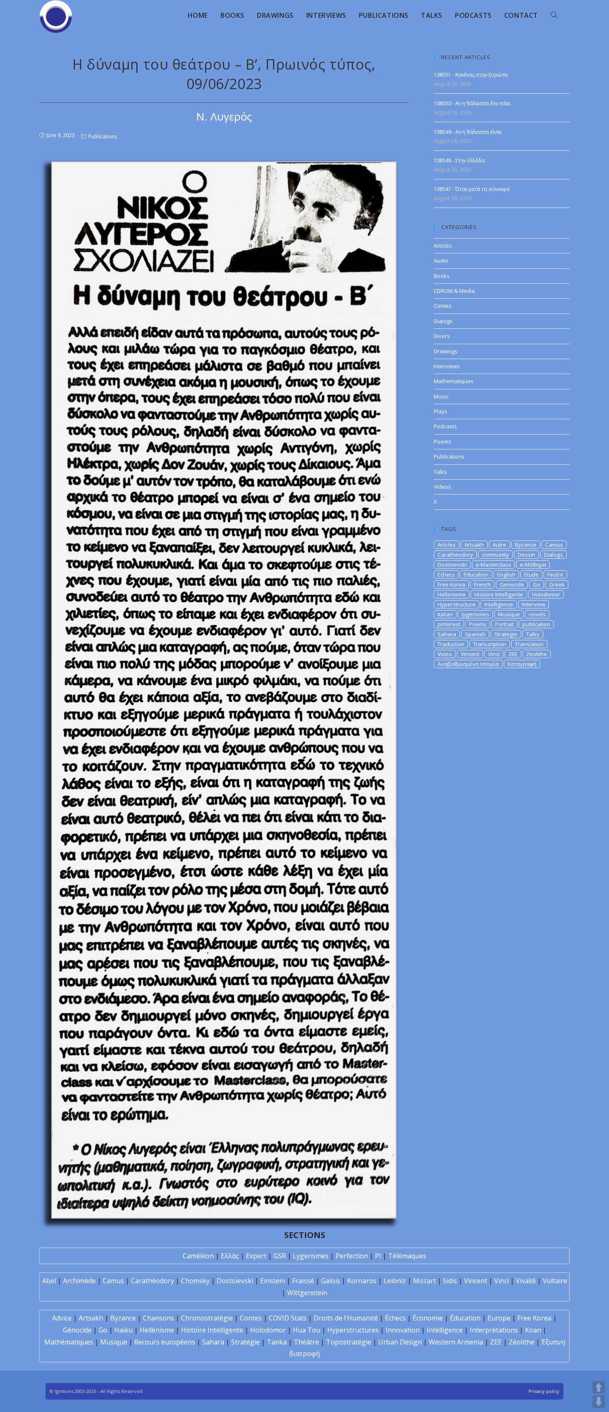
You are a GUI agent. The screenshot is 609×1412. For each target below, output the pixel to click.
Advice (62, 1318)
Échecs (395, 1318)
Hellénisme (157, 1330)
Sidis (450, 1280)
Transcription (489, 644)
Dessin (526, 554)
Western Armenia (456, 1342)
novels (537, 614)
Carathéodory (152, 1280)
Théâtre (306, 1342)
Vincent (470, 654)
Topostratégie (348, 1342)
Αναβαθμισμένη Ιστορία (468, 664)
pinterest (448, 624)
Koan (533, 1330)
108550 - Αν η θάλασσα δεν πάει (472, 103)
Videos (442, 486)
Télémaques (407, 1255)
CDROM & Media (454, 290)
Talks (440, 471)
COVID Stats (288, 1318)
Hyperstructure (456, 604)
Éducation (465, 1318)
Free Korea (451, 584)
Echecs (446, 574)
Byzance (525, 544)
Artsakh (474, 544)
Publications (102, 136)
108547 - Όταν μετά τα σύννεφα (472, 189)
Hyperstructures (353, 1330)
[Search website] (553, 15)
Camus (554, 544)
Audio (441, 260)
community (495, 554)
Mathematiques (454, 381)
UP (598, 1387)
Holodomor (546, 594)
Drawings (445, 351)
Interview (533, 604)
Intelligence (498, 604)
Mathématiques (68, 1342)
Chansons (158, 1318)
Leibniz (395, 1280)
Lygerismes (311, 1255)
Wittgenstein (307, 1292)
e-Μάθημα (533, 564)
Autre (499, 544)
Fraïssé (303, 1280)
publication (536, 624)
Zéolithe (521, 1342)
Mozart (424, 1280)
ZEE (512, 654)
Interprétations (494, 1330)
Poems (442, 441)
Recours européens (164, 1342)
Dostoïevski (235, 1280)
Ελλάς (230, 1255)
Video (444, 654)
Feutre (555, 574)
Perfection (352, 1255)
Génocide (77, 1330)
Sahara (446, 634)
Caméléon (198, 1255)
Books (442, 276)
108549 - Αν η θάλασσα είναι (468, 131)
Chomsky (195, 1280)
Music (441, 396)
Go (536, 584)
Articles (443, 245)
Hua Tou (306, 1330)
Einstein (272, 1280)
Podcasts (445, 426)
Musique (509, 614)
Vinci (494, 654)
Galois (330, 1280)
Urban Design (400, 1342)
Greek (557, 584)
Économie (428, 1318)
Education (476, 574)
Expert (256, 1255)
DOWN (598, 1401)
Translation (529, 644)
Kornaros (362, 1280)
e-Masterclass (493, 564)
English (506, 574)
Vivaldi (526, 1280)
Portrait (504, 624)
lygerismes (475, 614)
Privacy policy (544, 1391)
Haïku (123, 1330)
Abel (49, 1280)
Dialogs (443, 321)
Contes (443, 305)
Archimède (79, 1280)
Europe (499, 1318)
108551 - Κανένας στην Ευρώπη (471, 74)
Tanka (277, 1342)
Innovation (403, 1330)
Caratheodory (455, 554)
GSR (279, 1255)
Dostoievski (452, 564)
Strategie (505, 634)
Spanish (475, 634)
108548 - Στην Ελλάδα (459, 160)
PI (378, 1255)
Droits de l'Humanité (346, 1318)
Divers (442, 336)
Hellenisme (451, 594)
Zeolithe (536, 654)
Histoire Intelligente (498, 594)
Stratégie (245, 1342)
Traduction (450, 644)
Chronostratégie (207, 1318)
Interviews (447, 366)
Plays (440, 411)
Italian (445, 614)
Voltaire (555, 1280)
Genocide (512, 584)
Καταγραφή (522, 664)
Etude (531, 574)
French (482, 584)
